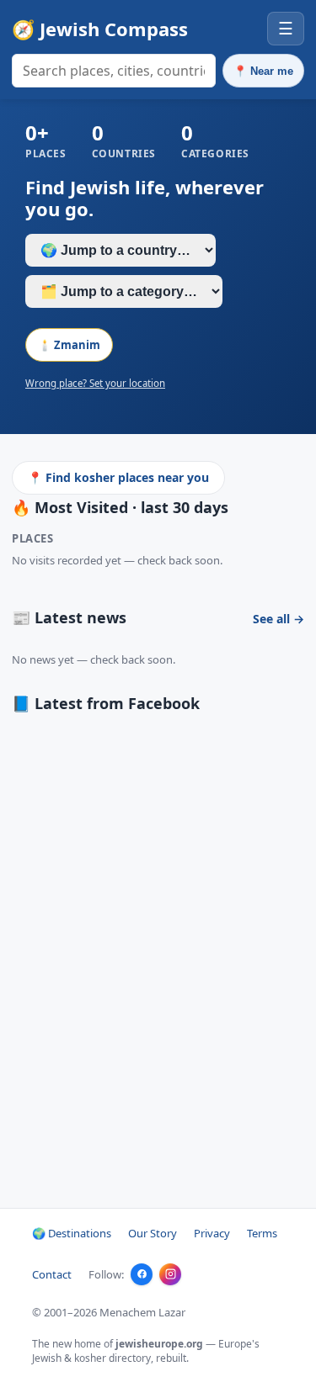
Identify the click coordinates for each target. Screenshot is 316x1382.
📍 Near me (263, 71)
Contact (52, 1274)
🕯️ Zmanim (69, 344)
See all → (278, 619)
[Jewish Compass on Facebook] (142, 1274)
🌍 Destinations (71, 1233)
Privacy (212, 1233)
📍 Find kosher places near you (118, 477)
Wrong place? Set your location (95, 383)
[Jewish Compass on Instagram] (170, 1274)
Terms (262, 1233)
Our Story (152, 1233)
